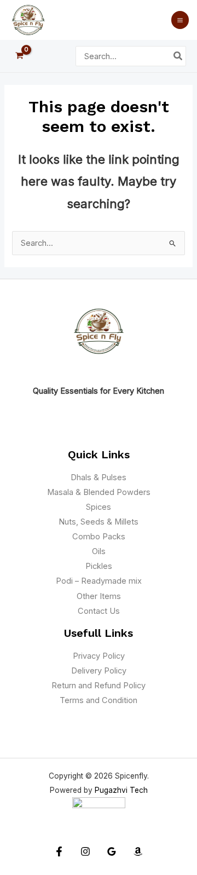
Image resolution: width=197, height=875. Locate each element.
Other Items (99, 596)
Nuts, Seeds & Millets (98, 522)
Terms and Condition (98, 700)
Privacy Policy (99, 656)
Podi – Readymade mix (99, 581)
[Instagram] (85, 851)
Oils (99, 551)
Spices (98, 507)
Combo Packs (98, 537)
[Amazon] (138, 851)
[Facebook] (59, 851)
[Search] (178, 56)
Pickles (98, 566)
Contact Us (99, 611)
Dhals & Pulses (98, 477)
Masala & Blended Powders (98, 492)
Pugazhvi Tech (121, 790)
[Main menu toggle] (180, 19)
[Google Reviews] (112, 851)
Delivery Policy (98, 671)
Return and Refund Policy (98, 685)
